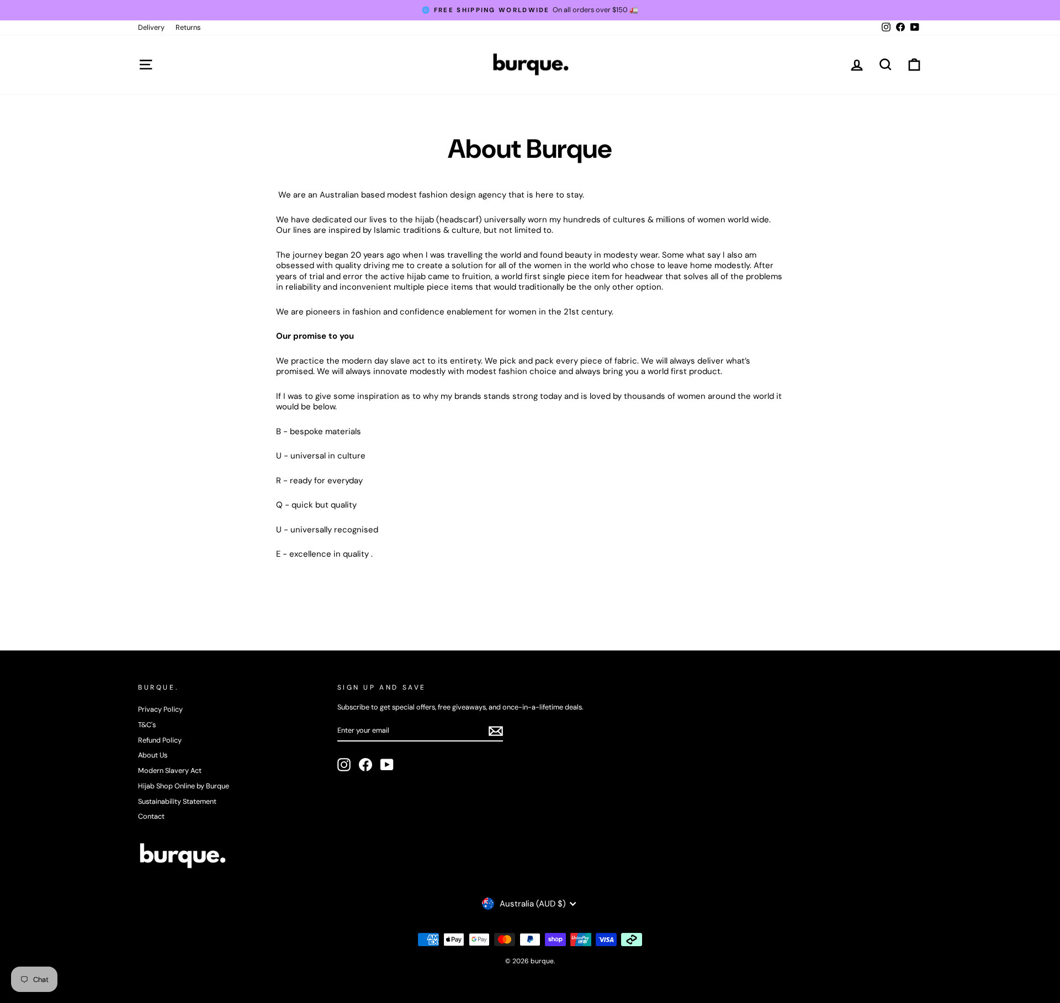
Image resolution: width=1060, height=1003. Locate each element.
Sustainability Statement (177, 801)
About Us (152, 755)
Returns (188, 27)
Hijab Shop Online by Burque (183, 786)
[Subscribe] (496, 731)
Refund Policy (160, 740)
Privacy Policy (160, 709)
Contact (151, 816)
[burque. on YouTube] (387, 764)
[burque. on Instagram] (344, 764)
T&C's (147, 724)
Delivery (151, 27)
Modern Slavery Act (170, 770)
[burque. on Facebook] (365, 764)
